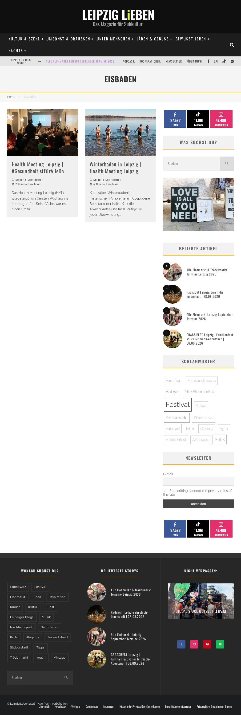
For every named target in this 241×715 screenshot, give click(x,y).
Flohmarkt (17, 597)
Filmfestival (203, 418)
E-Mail (168, 474)
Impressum (108, 706)
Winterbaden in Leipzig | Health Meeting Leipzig (115, 167)
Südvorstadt (19, 647)
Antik (219, 439)
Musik (46, 617)
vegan (41, 657)
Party (14, 637)
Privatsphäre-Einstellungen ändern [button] (214, 706)
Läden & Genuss (153, 39)
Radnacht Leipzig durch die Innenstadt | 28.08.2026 (205, 294)
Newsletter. (174, 61)
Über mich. (195, 61)
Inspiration (57, 597)
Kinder (15, 607)
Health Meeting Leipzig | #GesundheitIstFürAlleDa (38, 167)
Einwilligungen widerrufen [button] (178, 706)
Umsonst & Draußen (68, 39)
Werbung (75, 706)
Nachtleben (49, 627)
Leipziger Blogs (22, 617)
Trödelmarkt (19, 657)
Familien (173, 380)
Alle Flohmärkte (199, 391)
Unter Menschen (113, 39)
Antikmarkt (177, 417)
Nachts (15, 50)
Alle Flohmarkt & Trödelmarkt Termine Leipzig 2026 (207, 271)
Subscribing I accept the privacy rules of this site (197, 492)
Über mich (44, 706)
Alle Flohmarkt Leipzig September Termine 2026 (80, 61)
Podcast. (129, 61)
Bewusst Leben (191, 39)
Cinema (206, 428)
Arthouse (200, 439)
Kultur (32, 607)
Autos (201, 405)
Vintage (60, 657)
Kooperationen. (150, 61)
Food (37, 597)
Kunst (50, 607)
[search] (227, 164)
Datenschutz (92, 706)
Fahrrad (173, 428)
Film (190, 428)
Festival (178, 404)
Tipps (40, 647)
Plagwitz (32, 637)
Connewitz (18, 587)
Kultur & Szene (24, 39)
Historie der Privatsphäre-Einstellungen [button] (140, 706)
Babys (172, 391)
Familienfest (176, 439)
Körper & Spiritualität (29, 179)
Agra (224, 428)
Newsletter (60, 706)
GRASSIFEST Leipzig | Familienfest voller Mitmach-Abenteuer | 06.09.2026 (210, 339)
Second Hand (58, 637)
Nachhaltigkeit (21, 627)
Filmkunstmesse (202, 380)
